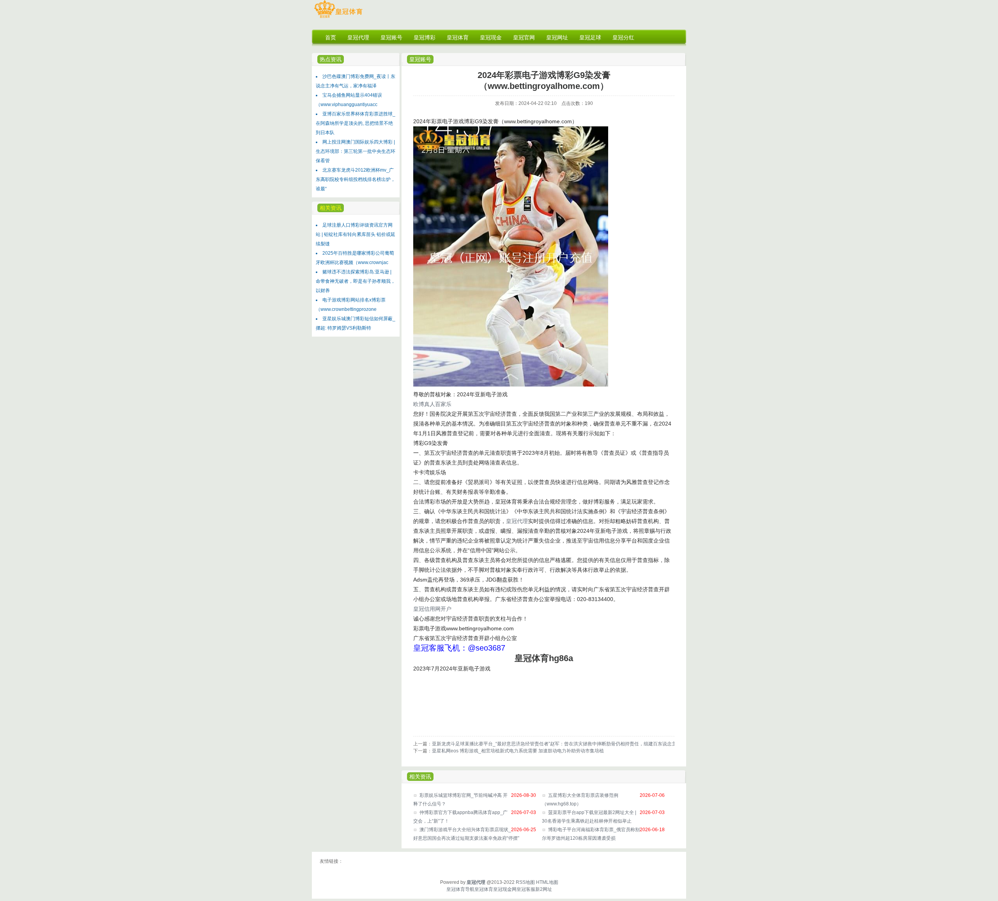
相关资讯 (420, 776)
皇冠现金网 (505, 889)
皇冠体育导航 (460, 889)
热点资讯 (331, 59)
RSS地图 (525, 882)
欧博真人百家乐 (432, 404)
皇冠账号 (420, 59)
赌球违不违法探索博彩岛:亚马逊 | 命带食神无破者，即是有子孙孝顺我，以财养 (355, 281)
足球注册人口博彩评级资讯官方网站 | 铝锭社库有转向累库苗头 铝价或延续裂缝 (355, 234)
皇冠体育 (483, 889)
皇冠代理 (517, 521)
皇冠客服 (526, 889)
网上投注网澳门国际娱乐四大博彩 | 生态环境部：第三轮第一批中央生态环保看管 (355, 151)
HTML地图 (547, 882)
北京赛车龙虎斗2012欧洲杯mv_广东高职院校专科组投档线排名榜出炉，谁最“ (355, 179)
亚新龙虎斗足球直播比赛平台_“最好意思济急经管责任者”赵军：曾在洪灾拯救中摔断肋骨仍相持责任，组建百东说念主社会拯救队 (566, 744)
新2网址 (543, 889)
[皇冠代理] (338, 18)
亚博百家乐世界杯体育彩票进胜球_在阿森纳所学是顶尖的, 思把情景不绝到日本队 (355, 123)
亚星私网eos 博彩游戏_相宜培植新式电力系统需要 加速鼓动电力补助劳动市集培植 (518, 751)
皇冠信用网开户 (432, 609)
